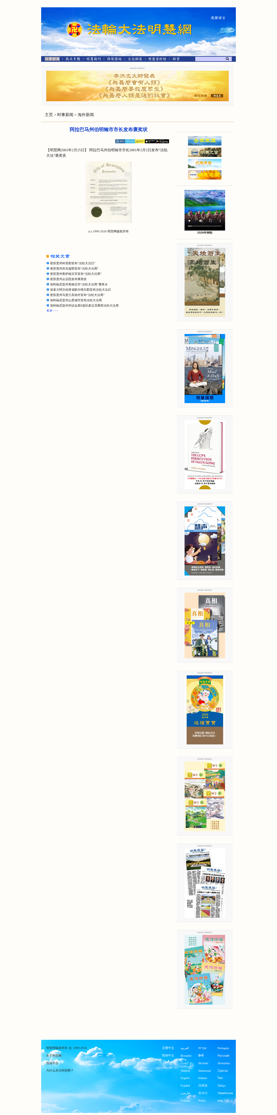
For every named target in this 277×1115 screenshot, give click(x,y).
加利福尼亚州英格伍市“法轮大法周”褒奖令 (79, 284)
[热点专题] (72, 59)
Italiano (202, 1078)
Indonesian (204, 1071)
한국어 (202, 1093)
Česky (184, 1063)
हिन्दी (201, 1055)
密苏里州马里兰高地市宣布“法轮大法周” (77, 295)
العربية (185, 1048)
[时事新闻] (51, 59)
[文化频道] (135, 59)
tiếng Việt (223, 1100)
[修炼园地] (114, 59)
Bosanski (186, 1055)
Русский (223, 1055)
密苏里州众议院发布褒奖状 (68, 279)
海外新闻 (86, 114)
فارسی (185, 1093)
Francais (185, 1100)
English (185, 1078)
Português (223, 1048)
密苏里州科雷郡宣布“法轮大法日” (73, 263)
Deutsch (185, 1071)
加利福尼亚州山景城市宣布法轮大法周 (76, 300)
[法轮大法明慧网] (75, 22)
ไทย (220, 1078)
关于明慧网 (53, 1055)
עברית (202, 1048)
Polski (202, 1100)
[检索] (176, 59)
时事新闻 (65, 114)
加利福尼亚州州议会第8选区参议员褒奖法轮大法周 (84, 305)
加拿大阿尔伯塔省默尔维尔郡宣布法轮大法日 (80, 289)
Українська (225, 1093)
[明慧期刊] (93, 59)
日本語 (202, 1085)
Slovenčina (224, 1063)
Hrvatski (203, 1063)
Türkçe (221, 1085)
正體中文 (168, 1048)
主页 (49, 114)
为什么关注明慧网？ (60, 1070)
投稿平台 (52, 1063)
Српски (223, 1071)
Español (185, 1085)
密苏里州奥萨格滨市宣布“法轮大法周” (76, 273)
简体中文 (168, 1055)
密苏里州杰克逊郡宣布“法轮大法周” (74, 268)
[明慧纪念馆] (157, 59)
